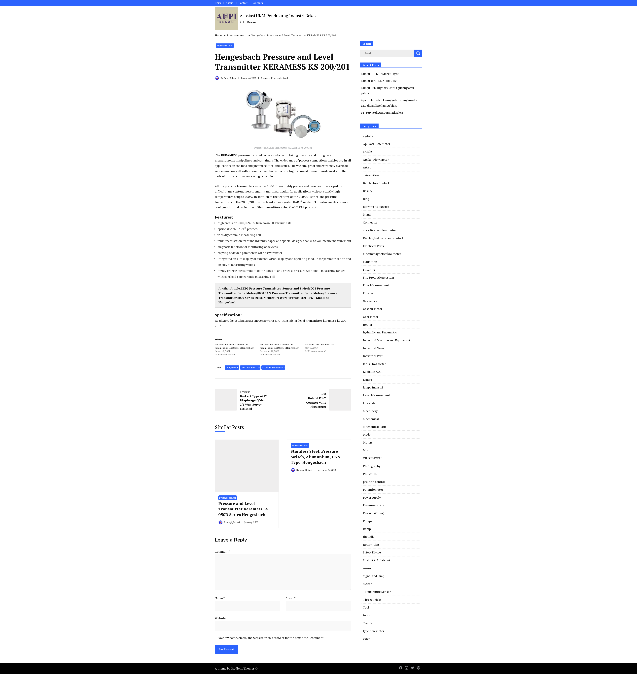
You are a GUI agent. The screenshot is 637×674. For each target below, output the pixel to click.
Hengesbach (231, 367)
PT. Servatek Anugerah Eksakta (382, 112)
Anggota (258, 2)
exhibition (370, 262)
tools (366, 615)
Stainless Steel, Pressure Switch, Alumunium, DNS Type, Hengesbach (315, 457)
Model (367, 434)
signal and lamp (373, 576)
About (229, 2)
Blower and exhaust (376, 207)
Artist (367, 167)
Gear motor (370, 317)
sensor (367, 568)
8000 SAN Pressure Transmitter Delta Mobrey (290, 293)
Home (218, 2)
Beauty (367, 191)
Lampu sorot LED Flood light (380, 81)
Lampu (367, 380)
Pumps (367, 521)
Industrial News (373, 348)
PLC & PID (370, 474)
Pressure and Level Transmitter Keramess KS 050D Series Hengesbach (234, 346)
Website (220, 618)
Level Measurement (376, 395)
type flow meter (373, 631)
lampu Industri (373, 387)
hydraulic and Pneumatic (380, 332)
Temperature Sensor (377, 592)
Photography (371, 466)
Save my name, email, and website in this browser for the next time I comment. (271, 638)
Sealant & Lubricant (376, 560)
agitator (368, 136)
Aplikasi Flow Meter (376, 144)
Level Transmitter (250, 367)
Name (220, 598)
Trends (367, 623)
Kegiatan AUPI (373, 372)
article (367, 152)
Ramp (367, 529)
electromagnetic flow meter (382, 254)
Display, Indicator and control (383, 238)
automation (371, 175)
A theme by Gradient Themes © (236, 668)
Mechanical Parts (375, 427)
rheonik (368, 537)
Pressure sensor (224, 45)
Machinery (370, 411)
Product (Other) (373, 513)
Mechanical (371, 419)
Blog (366, 199)
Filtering (369, 269)
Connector (370, 222)
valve (366, 639)
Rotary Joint (371, 544)
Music (367, 450)
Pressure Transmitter (273, 367)
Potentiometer (373, 489)
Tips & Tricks (372, 600)
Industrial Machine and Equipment (386, 340)
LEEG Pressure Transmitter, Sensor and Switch (275, 288)
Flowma (368, 293)
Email (291, 598)
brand (367, 214)
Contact (243, 2)
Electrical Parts (373, 246)
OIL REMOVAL (372, 458)
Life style (369, 403)
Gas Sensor (370, 301)
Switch (367, 584)
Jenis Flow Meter (374, 364)
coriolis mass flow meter (379, 230)
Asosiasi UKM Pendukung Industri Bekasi (279, 15)
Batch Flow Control (376, 183)
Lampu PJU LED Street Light (380, 74)
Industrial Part (373, 356)
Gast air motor (372, 309)
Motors (368, 442)
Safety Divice (372, 552)
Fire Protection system (378, 277)
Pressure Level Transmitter (319, 344)
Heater (367, 324)
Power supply (372, 497)
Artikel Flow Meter (376, 159)
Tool (366, 607)
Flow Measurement (376, 285)
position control (374, 482)
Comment (222, 551)
